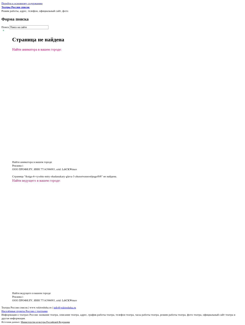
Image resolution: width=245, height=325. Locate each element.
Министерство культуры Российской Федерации (45, 322)
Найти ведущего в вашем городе (31, 293)
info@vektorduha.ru (65, 307)
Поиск (5, 27)
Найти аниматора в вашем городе (32, 162)
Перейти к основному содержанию (22, 3)
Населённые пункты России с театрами (24, 311)
